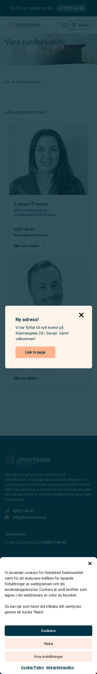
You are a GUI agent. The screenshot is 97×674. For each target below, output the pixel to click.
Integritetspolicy (60, 667)
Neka (48, 644)
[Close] (81, 313)
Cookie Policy (32, 667)
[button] (90, 563)
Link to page (35, 352)
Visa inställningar (48, 657)
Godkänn (48, 631)
